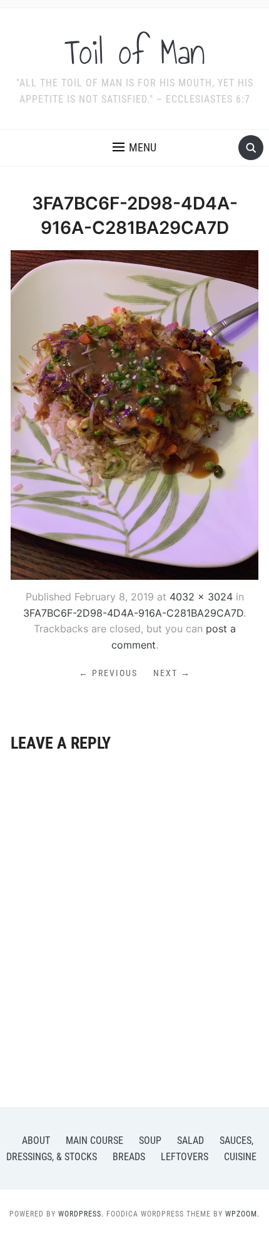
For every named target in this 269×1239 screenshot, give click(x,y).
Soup (150, 1140)
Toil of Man (134, 52)
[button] (134, 147)
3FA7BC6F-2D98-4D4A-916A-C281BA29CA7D (133, 613)
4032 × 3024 (201, 596)
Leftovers (184, 1157)
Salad (190, 1140)
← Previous (108, 673)
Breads (129, 1157)
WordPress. (81, 1214)
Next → (172, 673)
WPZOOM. (242, 1214)
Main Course (94, 1140)
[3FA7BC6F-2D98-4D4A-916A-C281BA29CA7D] (134, 414)
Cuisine (240, 1157)
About (36, 1140)
